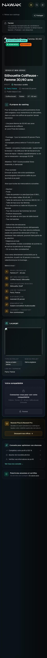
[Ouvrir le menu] (42, 5)
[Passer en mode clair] (31, 5)
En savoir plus (34, 476)
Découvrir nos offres (22, 434)
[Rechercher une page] (36, 5)
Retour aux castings (11, 15)
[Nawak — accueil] (11, 4)
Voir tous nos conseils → (14, 464)
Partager (39, 15)
